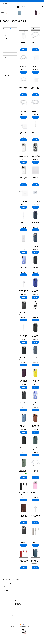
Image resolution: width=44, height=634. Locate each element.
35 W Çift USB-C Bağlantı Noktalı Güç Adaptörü (35, 88)
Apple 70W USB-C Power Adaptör (24, 133)
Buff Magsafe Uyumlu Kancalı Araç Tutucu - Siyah (35, 313)
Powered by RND (30, 626)
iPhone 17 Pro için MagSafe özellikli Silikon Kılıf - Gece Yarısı (35, 223)
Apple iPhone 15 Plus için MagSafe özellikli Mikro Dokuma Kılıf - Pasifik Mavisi (35, 561)
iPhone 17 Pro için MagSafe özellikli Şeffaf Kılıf (23, 178)
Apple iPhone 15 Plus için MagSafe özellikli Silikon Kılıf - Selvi (23, 471)
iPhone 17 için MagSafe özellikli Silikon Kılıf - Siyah (35, 268)
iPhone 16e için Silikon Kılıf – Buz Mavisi (23, 426)
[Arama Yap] (39, 7)
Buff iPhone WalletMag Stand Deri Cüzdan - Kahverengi (23, 516)
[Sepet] (42, 7)
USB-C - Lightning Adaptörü (24, 336)
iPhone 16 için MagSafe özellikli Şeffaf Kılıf (23, 268)
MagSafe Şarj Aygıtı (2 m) (35, 516)
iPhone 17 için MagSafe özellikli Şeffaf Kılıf (35, 156)
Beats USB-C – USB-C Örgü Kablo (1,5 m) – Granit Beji (35, 538)
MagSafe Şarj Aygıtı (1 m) (23, 291)
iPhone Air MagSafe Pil (23, 246)
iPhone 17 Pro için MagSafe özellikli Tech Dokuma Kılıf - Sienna (35, 426)
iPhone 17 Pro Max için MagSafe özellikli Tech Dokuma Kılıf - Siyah (23, 313)
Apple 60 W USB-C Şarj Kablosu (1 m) (24, 65)
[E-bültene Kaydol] (31, 613)
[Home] (18, 7)
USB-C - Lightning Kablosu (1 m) (35, 43)
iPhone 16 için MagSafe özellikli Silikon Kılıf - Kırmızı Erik (23, 381)
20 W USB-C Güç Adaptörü (23, 43)
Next (42, 1)
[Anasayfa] (4, 579)
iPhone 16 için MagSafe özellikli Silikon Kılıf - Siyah (35, 336)
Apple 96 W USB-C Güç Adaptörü (24, 201)
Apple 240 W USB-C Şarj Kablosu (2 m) (23, 88)
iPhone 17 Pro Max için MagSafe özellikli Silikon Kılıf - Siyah (23, 358)
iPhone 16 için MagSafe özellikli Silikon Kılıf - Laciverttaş (35, 291)
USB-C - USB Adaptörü (23, 223)
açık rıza (20, 618)
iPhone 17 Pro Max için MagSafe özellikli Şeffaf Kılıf (23, 156)
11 (34, 574)
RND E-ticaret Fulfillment (22, 627)
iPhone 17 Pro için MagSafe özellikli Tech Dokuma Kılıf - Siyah (23, 538)
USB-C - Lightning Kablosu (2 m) (35, 110)
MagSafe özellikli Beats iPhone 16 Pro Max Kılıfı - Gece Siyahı (23, 403)
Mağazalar (5, 3)
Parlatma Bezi (35, 177)
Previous (1, 1)
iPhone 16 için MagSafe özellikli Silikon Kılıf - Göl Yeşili (35, 448)
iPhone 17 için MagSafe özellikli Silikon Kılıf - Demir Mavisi (35, 358)
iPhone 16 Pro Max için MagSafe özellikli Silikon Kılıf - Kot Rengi (35, 246)
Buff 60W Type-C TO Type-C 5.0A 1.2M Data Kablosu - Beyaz (35, 471)
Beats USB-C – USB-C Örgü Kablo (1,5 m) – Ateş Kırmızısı (23, 561)
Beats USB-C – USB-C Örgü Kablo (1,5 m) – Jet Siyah (23, 493)
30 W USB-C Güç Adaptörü (35, 65)
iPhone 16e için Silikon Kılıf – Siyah (24, 448)
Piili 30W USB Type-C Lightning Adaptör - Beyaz (35, 201)
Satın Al (23, 49)
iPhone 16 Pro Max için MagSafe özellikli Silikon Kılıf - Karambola (35, 381)
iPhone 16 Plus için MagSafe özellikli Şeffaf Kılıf (35, 403)
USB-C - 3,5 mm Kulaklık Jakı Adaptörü (35, 133)
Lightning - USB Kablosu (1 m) (23, 110)
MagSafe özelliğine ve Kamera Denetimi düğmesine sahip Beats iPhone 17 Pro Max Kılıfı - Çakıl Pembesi (35, 493)
